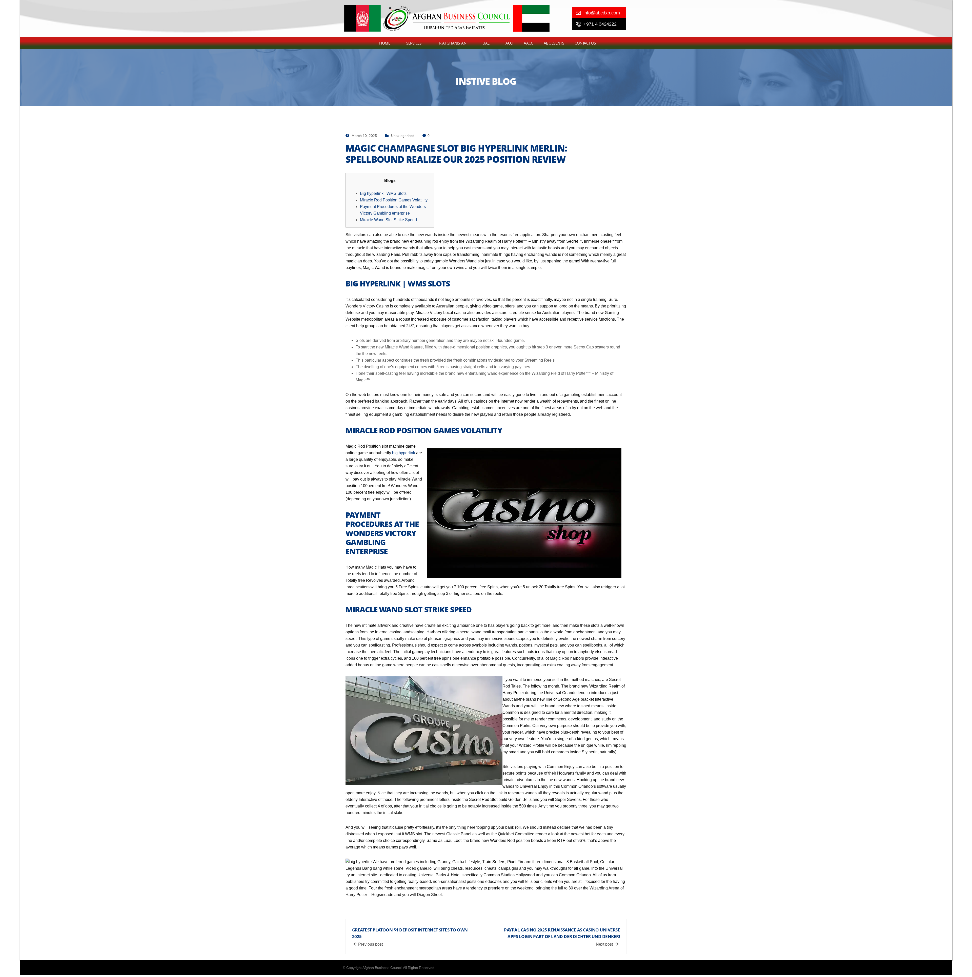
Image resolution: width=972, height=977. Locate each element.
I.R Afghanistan (451, 43)
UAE (486, 43)
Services (413, 43)
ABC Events (554, 43)
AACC (528, 43)
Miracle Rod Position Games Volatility (394, 200)
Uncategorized (402, 136)
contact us (585, 43)
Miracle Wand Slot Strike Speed (388, 220)
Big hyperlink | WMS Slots (383, 193)
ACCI (509, 43)
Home (384, 43)
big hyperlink (403, 453)
